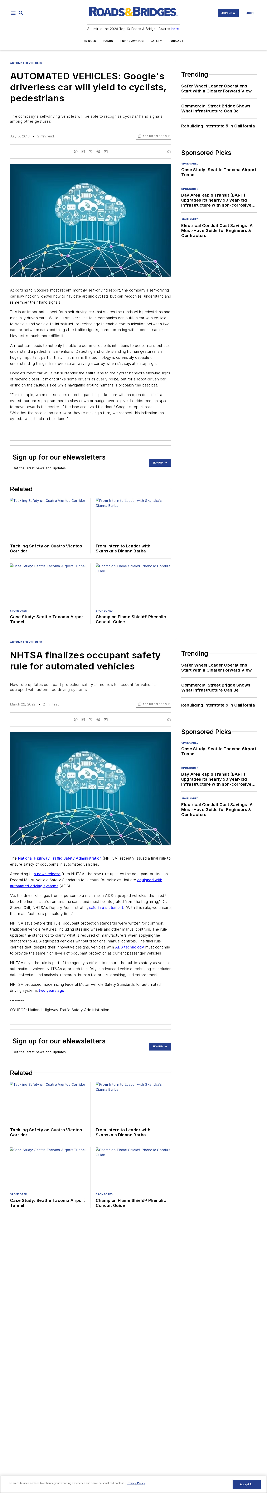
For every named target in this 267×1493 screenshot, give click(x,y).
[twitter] (91, 152)
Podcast (176, 40)
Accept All (246, 1484)
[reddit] (98, 152)
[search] (21, 13)
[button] (13, 13)
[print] (169, 152)
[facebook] (76, 152)
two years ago (51, 990)
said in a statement (106, 907)
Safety (156, 40)
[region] (133, 1484)
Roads (108, 40)
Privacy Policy (136, 1483)
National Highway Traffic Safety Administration (60, 858)
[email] (106, 152)
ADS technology (129, 947)
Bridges (89, 40)
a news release (47, 874)
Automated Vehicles (26, 63)
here (175, 29)
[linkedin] (83, 152)
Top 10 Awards (132, 40)
